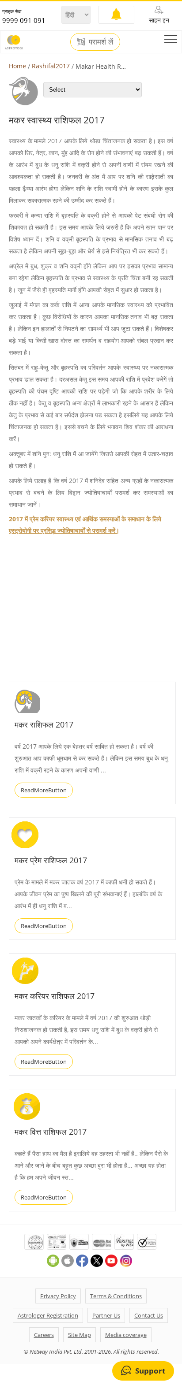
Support (150, 1371)
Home (17, 66)
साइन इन (159, 20)
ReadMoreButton (44, 790)
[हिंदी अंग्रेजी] (76, 15)
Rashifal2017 (51, 66)
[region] (75, 609)
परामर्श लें (100, 42)
